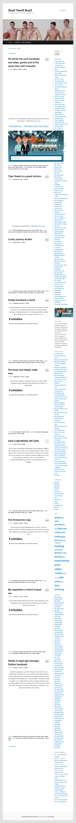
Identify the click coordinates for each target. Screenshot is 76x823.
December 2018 (59, 650)
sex (19, 169)
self (64, 573)
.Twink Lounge (59, 118)
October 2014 (58, 740)
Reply (30, 512)
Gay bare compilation (61, 367)
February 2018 (59, 663)
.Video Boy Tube (59, 122)
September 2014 (59, 742)
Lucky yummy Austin (20, 239)
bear (56, 529)
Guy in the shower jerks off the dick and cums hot (61, 457)
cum (34, 167)
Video (20, 167)
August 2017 (58, 675)
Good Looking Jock (60, 454)
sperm (61, 582)
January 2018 (58, 665)
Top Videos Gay (59, 288)
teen (57, 585)
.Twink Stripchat (59, 120)
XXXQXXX (58, 302)
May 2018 (57, 658)
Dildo (61, 540)
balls (57, 521)
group (46, 432)
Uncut (56, 507)
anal (28, 167)
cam (64, 528)
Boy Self (57, 173)
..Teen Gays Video (60, 63)
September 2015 (59, 718)
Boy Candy (58, 165)
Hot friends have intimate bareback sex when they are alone (61, 377)
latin (63, 557)
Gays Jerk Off (58, 233)
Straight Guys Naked (60, 277)
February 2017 (59, 685)
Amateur (15, 165)
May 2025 (57, 601)
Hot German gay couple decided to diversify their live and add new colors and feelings (61, 397)
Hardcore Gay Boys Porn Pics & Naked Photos (60, 363)
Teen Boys (30, 291)
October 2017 (58, 671)
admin (25, 69)
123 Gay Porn (58, 130)
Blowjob (26, 165)
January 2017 (58, 687)
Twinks (17, 167)
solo (57, 581)
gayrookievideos (59, 232)
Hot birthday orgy (60, 430)
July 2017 (57, 677)
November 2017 (59, 669)
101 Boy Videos (59, 126)
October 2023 (58, 605)
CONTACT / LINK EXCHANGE (23, 42)
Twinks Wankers (59, 298)
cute (36, 167)
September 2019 (59, 636)
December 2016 (59, 689)
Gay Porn (57, 226)
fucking (44, 167)
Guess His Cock (59, 237)
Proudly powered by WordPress (30, 816)
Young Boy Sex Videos (61, 304)
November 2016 (59, 691)
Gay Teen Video (59, 230)
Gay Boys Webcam (60, 214)
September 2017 (59, 673)
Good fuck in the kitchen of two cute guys (60, 471)
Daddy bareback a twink (21, 300)
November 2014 (59, 738)
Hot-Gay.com (58, 243)
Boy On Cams (58, 171)
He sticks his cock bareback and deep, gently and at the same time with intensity (24, 62)
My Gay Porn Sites (60, 261)
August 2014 (58, 744)
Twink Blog (58, 292)
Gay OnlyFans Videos (61, 224)
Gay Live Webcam (60, 218)
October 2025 (58, 599)
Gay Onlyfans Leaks (60, 222)
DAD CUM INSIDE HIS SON (23, 441)
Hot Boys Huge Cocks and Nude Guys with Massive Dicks (61, 371)
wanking (59, 589)
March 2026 (58, 597)
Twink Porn (58, 294)
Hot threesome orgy (19, 519)
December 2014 (59, 736)
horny (9, 169)
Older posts (12, 53)
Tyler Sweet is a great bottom (24, 176)
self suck (57, 578)
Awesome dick (59, 772)
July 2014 (57, 746)
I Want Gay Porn (59, 245)
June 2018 (57, 656)
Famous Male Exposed (61, 198)
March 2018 (58, 661)
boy (31, 167)
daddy (40, 167)
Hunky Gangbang (60, 403)
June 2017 (57, 679)
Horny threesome (59, 436)
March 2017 (58, 683)
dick (21, 232)
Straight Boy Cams (60, 275)
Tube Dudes (58, 290)
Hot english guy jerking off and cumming (59, 418)
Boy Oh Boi (58, 169)
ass (62, 517)
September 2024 (59, 603)
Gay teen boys (41, 165)
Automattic (51, 816)
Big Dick (15, 230)
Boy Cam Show (59, 163)
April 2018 (57, 660)
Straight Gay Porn (60, 780)
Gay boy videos (33, 165)
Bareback (21, 165)
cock (57, 532)
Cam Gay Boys (59, 179)
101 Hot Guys (58, 128)
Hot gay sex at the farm (61, 360)
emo (64, 540)
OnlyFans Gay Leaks (60, 265)
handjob (64, 553)
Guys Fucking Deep (60, 452)
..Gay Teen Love (59, 61)
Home (10, 42)
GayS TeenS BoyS (20, 10)
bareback (13, 293)
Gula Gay (57, 239)
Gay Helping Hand (60, 442)
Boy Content (58, 167)
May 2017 (57, 681)
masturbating (62, 560)
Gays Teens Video (60, 235)
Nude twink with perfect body (61, 776)
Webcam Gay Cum (60, 300)
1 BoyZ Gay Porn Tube (61, 124)
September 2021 (59, 614)
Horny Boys (58, 241)
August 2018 (58, 654)
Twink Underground (60, 296)
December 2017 (59, 667)
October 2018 (58, 652)
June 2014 (57, 748)
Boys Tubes (58, 177)
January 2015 (58, 734)
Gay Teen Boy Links (60, 228)
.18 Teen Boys (59, 65)
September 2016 (59, 695)
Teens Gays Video (60, 279)
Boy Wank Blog (59, 175)
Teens (13, 167)
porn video (14, 169)
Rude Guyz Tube (59, 271)
